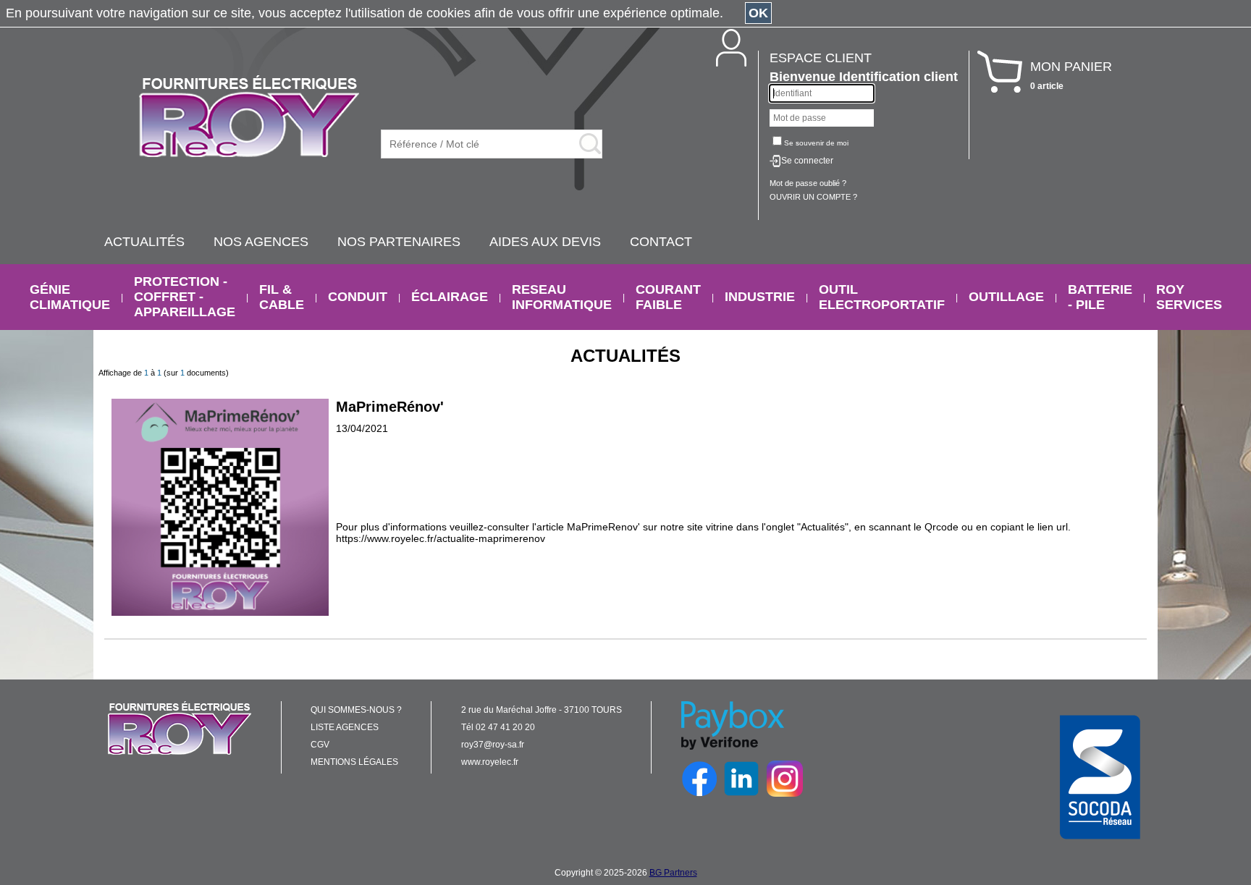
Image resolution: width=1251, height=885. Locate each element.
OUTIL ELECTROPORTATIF (882, 297)
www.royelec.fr (489, 762)
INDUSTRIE (760, 296)
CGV (320, 745)
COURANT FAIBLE (668, 297)
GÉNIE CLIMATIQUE (70, 297)
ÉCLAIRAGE (449, 296)
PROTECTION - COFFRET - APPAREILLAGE (184, 296)
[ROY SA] (249, 117)
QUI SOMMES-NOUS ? (356, 710)
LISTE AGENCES (345, 727)
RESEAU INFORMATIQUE (562, 297)
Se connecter (807, 161)
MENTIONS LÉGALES (354, 762)
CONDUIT (357, 296)
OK (758, 13)
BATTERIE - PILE (1100, 297)
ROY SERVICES (1189, 297)
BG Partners (673, 873)
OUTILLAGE (1006, 296)
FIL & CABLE (281, 297)
